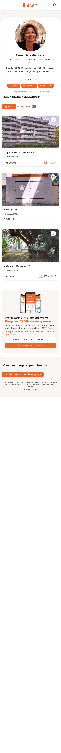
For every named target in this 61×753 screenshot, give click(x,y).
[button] (30, 132)
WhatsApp (47, 85)
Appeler (14, 85)
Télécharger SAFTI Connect (30, 345)
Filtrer (10, 106)
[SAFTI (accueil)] (30, 5)
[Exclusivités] (32, 106)
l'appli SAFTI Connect (45, 328)
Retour (8, 14)
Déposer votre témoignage (25, 374)
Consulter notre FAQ (30, 389)
